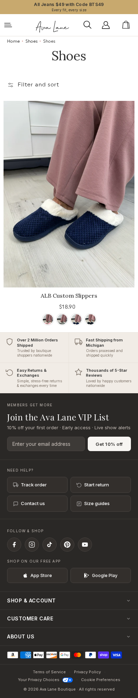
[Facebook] (14, 545)
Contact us (33, 503)
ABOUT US (20, 636)
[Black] (90, 319)
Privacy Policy (87, 671)
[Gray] (62, 319)
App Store (41, 575)
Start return (96, 484)
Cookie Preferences (100, 679)
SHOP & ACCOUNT (31, 600)
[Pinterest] (67, 545)
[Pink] (48, 319)
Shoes (31, 41)
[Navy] (76, 319)
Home (13, 41)
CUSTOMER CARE (30, 618)
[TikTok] (49, 545)
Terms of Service (49, 671)
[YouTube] (85, 545)
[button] (89, 25)
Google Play (104, 575)
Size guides (97, 503)
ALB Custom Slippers (69, 295)
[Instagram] (32, 545)
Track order (34, 484)
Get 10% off (109, 444)
